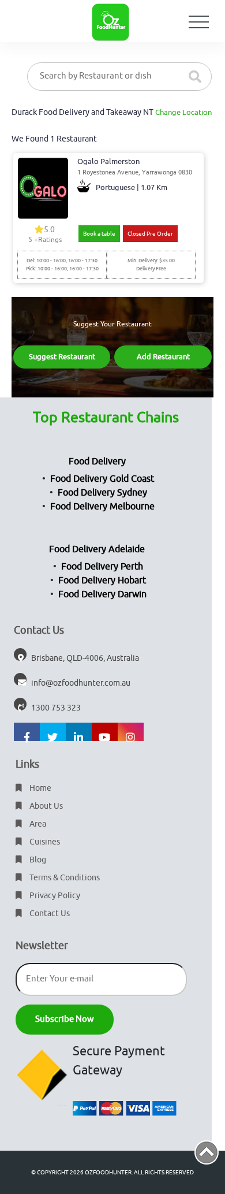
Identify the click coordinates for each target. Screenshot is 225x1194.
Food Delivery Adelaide (97, 549)
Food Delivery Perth (102, 566)
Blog (37, 860)
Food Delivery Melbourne (102, 506)
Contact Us (49, 913)
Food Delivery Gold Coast (102, 479)
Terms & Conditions (64, 878)
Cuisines (44, 842)
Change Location (183, 112)
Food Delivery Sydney (102, 493)
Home (39, 788)
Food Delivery (97, 461)
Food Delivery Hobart (102, 580)
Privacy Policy (54, 896)
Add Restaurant (163, 357)
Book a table (99, 233)
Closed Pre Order (150, 233)
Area (37, 824)
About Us (45, 806)
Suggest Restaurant (62, 357)
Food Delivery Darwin (102, 594)
